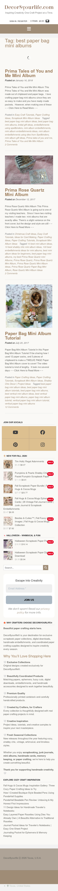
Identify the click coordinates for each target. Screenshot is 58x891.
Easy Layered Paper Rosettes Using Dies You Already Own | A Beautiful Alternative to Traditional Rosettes (28, 818)
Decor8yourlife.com (29, 7)
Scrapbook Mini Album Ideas (26, 118)
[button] (29, 29)
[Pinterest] (15, 444)
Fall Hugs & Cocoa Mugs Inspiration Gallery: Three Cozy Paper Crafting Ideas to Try (29, 787)
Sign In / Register (18, 21)
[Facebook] (42, 432)
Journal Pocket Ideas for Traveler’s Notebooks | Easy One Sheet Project (27, 826)
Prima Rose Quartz (23, 260)
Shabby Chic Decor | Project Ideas (28, 382)
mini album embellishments (37, 127)
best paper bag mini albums (34, 390)
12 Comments (12, 406)
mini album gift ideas (15, 137)
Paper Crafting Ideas (25, 377)
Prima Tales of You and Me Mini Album (29, 73)
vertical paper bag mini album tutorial (31, 400)
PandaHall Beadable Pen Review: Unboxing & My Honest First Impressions (28, 801)
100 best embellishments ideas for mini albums (28, 248)
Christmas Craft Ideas (25, 233)
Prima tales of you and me (39, 137)
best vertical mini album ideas (19, 393)
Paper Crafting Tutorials (23, 240)
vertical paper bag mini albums (20, 403)
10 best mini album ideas (40, 243)
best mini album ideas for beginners (28, 252)
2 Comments (11, 144)
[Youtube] (15, 432)
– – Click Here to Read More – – (21, 107)
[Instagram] (42, 444)
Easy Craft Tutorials (24, 114)
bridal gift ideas (25, 124)
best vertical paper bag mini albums (26, 395)
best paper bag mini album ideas (21, 121)
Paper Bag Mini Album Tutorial (28, 335)
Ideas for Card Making (25, 237)
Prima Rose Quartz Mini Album (24, 192)
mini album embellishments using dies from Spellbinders (27, 133)
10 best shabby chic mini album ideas (23, 246)
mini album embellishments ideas (21, 131)
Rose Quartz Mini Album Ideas (28, 270)
